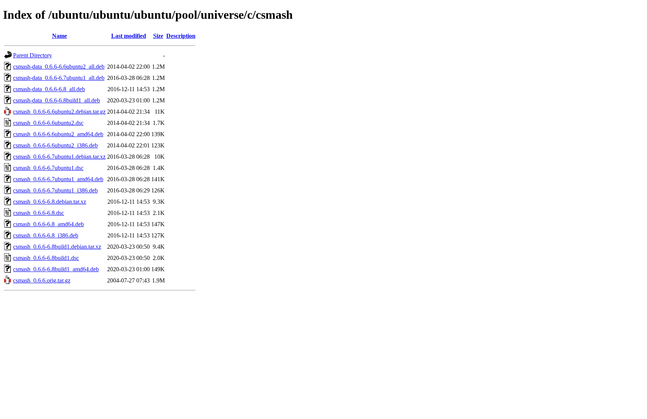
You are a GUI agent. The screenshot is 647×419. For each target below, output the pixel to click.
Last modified (128, 36)
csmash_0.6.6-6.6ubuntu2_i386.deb (55, 145)
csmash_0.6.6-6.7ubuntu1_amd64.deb (58, 179)
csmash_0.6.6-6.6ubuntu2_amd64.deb (58, 134)
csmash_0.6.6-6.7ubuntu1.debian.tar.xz (59, 156)
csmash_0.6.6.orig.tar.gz (41, 280)
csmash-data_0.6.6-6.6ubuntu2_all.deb (58, 66)
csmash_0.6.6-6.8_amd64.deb (48, 224)
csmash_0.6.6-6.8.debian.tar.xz (49, 201)
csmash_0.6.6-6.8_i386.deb (45, 235)
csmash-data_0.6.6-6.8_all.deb (49, 89)
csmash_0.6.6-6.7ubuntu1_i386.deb (55, 190)
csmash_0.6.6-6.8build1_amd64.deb (56, 269)
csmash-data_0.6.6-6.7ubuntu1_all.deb (58, 78)
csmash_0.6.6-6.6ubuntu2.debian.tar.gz (59, 111)
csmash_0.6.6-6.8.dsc (38, 213)
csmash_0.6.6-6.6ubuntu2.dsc (48, 123)
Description (180, 36)
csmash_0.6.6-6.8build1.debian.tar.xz (57, 246)
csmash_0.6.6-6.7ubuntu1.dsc (48, 168)
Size (158, 36)
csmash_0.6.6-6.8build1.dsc (46, 258)
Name (59, 36)
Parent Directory (32, 55)
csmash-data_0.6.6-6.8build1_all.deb (56, 100)
